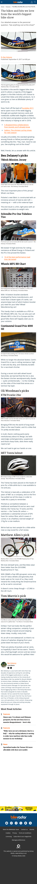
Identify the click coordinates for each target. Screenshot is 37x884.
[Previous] (5, 74)
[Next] (32, 74)
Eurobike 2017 (27, 108)
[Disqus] (18, 780)
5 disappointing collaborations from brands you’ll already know (17, 126)
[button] (18, 76)
